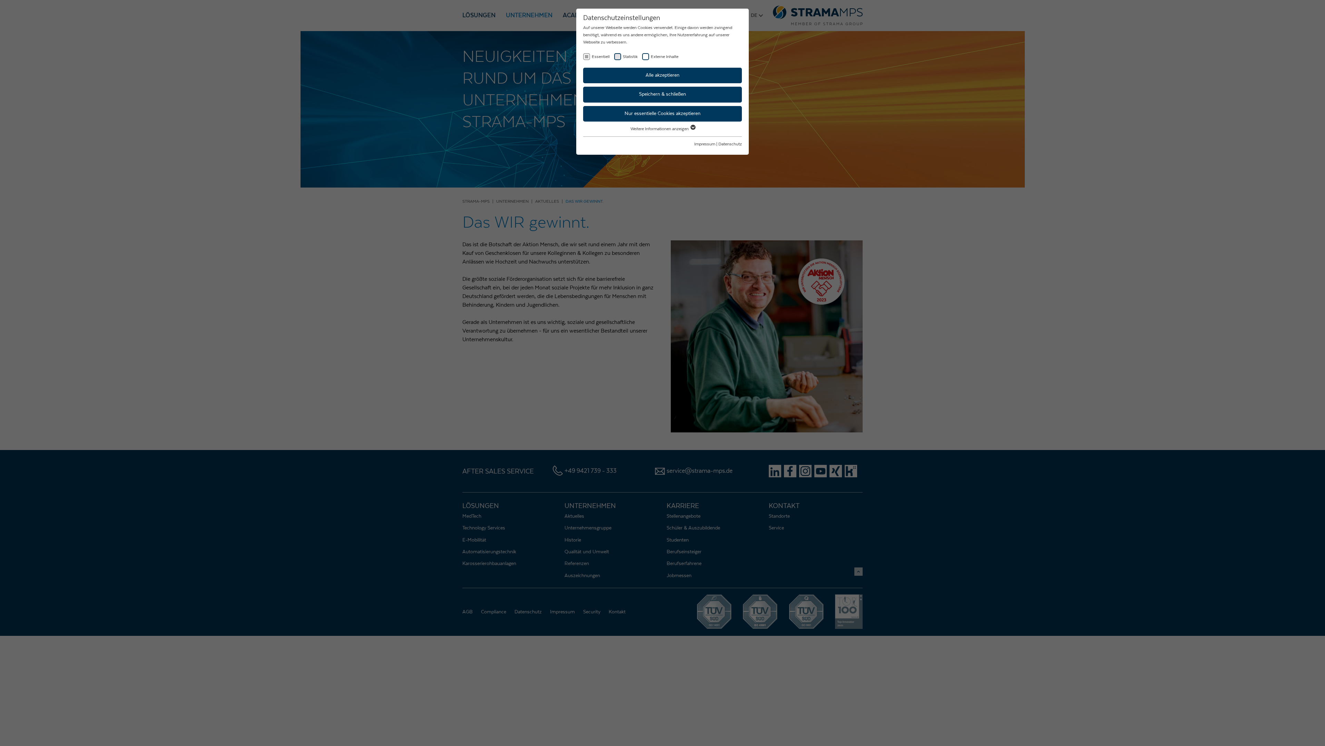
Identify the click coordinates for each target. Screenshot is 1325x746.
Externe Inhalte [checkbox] (664, 56)
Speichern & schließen (662, 94)
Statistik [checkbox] (630, 56)
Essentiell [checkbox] (601, 56)
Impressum (704, 144)
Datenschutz (730, 144)
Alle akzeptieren (662, 75)
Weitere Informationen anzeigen (660, 128)
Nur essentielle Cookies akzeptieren (662, 113)
